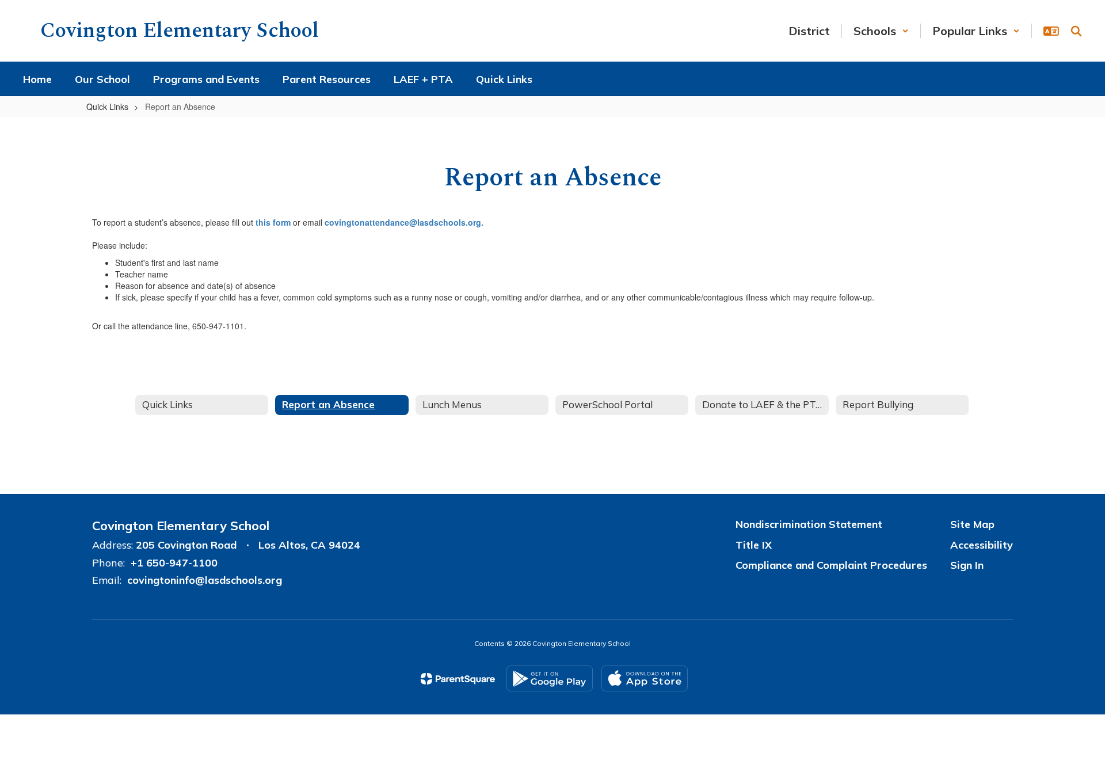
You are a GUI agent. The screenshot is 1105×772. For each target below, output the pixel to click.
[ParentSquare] (458, 678)
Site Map (972, 524)
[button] (881, 31)
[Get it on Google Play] (549, 678)
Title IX (754, 545)
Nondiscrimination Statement (809, 524)
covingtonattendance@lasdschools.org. (404, 222)
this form (273, 222)
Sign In (967, 565)
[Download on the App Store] (644, 678)
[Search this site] (1076, 31)
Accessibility (981, 545)
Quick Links (107, 106)
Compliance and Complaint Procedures (831, 565)
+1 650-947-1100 (174, 562)
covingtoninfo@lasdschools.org (204, 580)
